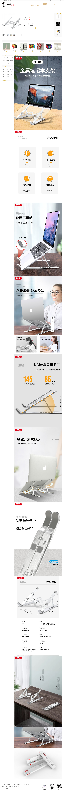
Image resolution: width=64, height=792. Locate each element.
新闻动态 (23, 784)
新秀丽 (4, 71)
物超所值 (7, 57)
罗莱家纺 (4, 69)
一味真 (8, 76)
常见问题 (13, 784)
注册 (53, 0)
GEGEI (8, 74)
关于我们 (3, 784)
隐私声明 (8, 784)
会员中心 (61, 0)
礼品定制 (7, 788)
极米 (4, 74)
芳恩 (11, 74)
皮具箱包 (11, 60)
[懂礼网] (11, 4)
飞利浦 (11, 71)
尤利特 (11, 76)
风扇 (39, 5)
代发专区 (4, 63)
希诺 (4, 76)
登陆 (51, 0)
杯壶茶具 (4, 60)
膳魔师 (8, 71)
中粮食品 (11, 69)
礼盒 (35, 5)
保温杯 (32, 5)
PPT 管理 (52, 318)
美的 (7, 69)
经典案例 (18, 784)
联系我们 (27, 784)
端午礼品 (4, 57)
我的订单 (57, 0)
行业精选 (11, 57)
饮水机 (37, 5)
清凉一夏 (7, 63)
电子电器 (7, 60)
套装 (33, 5)
